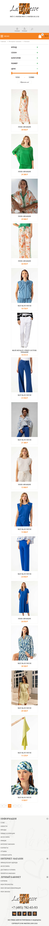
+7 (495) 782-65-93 (25, 907)
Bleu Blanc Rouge (24, 306)
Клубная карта (6, 855)
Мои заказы (5, 892)
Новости (4, 826)
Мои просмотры (7, 884)
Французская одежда (9, 863)
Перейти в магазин (8, 873)
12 (17, 806)
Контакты (4, 848)
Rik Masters (25, 923)
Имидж (3, 841)
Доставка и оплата (8, 870)
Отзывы (4, 851)
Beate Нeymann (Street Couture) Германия (24, 351)
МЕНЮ (6, 36)
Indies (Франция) (24, 127)
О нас (3, 823)
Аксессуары (5, 837)
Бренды (3, 830)
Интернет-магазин (8, 844)
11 (13, 806)
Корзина (4, 881)
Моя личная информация (11, 888)
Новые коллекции (8, 833)
